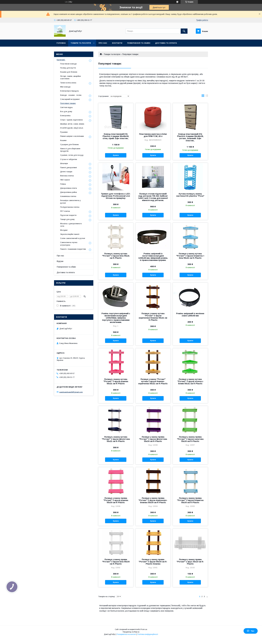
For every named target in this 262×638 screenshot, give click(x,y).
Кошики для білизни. (69, 72)
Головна (61, 43)
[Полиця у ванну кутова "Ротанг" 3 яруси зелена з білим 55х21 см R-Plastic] (190, 362)
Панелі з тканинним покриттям (73, 249)
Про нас (103, 43)
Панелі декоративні (68, 167)
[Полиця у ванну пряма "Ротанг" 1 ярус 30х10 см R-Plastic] (190, 542)
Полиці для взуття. (68, 68)
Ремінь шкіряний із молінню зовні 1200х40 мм (190, 314)
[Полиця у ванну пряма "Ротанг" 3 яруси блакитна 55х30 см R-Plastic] (190, 481)
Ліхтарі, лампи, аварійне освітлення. (70, 77)
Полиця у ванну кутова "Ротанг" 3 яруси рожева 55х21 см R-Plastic (115, 381)
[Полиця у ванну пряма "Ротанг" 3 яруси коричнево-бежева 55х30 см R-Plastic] (153, 481)
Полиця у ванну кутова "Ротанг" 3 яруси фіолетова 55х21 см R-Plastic (116, 439)
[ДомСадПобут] (60, 36)
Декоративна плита (68, 188)
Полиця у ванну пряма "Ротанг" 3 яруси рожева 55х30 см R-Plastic (115, 500)
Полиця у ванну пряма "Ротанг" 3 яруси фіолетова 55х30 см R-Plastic (153, 439)
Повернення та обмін (138, 43)
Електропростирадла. (69, 91)
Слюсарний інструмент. (70, 99)
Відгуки (60, 261)
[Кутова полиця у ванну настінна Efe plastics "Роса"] (190, 176)
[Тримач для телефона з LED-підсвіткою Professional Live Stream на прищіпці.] (115, 176)
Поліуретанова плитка (69, 207)
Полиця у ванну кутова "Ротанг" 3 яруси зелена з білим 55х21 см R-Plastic (190, 381)
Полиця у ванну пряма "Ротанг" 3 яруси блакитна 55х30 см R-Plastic (190, 500)
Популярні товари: (68, 103)
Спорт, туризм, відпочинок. (71, 120)
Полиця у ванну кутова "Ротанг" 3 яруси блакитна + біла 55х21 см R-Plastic (190, 256)
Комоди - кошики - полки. (71, 95)
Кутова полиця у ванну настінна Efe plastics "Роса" (190, 195)
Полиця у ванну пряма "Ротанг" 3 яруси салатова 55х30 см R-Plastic (190, 439)
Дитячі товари (66, 172)
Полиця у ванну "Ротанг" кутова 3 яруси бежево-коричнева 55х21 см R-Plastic (153, 381)
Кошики (63, 140)
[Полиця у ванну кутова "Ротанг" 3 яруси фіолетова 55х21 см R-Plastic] (115, 419)
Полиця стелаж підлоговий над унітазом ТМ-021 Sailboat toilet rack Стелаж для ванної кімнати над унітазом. (153, 197)
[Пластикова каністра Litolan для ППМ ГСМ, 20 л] (153, 116)
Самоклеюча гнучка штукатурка (68, 243)
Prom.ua (144, 629)
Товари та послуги (81, 43)
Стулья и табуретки (68, 159)
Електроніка (65, 116)
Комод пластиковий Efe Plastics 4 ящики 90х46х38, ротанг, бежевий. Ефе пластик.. (190, 137)
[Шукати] (184, 31)
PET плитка (65, 211)
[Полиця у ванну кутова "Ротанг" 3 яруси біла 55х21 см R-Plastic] (115, 236)
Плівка (63, 184)
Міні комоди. (65, 87)
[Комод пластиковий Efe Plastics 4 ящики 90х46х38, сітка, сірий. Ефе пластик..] (115, 116)
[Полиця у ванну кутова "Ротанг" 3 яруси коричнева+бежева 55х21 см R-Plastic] (153, 296)
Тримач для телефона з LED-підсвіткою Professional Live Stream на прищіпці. (116, 196)
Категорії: (61, 60)
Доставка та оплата (166, 43)
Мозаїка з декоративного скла (71, 225)
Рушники (64, 132)
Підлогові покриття (68, 215)
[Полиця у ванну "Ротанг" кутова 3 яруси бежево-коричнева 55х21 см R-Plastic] (153, 362)
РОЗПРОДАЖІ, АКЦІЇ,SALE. (72, 128)
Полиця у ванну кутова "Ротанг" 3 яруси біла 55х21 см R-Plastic (115, 256)
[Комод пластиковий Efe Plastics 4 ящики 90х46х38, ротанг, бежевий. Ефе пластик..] (190, 116)
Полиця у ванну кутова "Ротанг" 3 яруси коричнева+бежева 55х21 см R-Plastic (153, 316)
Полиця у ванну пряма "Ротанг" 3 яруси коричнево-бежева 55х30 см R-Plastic (153, 500)
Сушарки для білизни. (69, 144)
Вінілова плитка (67, 176)
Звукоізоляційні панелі (69, 234)
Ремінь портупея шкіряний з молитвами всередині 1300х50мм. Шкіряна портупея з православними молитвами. (116, 317)
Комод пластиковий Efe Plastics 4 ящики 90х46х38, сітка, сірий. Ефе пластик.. (116, 136)
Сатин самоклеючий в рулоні (72, 238)
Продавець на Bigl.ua (131, 632)
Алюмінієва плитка (68, 196)
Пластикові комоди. (68, 64)
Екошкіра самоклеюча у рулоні (70, 201)
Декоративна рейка (68, 192)
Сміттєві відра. (66, 107)
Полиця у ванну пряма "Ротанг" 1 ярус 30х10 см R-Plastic (190, 561)
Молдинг (64, 230)
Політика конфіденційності (147, 634)
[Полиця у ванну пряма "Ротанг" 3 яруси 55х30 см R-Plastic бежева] (153, 542)
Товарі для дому (67, 219)
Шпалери (64, 163)
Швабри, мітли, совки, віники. (72, 124)
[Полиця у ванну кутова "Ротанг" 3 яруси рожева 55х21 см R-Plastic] (115, 362)
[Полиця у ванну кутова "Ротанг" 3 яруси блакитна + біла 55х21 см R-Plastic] (190, 236)
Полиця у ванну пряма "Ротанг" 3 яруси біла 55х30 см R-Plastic (115, 561)
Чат (252, 631)
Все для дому (66, 111)
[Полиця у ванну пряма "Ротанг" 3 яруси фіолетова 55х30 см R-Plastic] (153, 419)
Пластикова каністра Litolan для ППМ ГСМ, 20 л (153, 135)
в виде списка (207, 96)
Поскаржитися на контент (126, 634)
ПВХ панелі (65, 180)
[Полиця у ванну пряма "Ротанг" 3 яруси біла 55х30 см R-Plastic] (115, 542)
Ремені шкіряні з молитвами (72, 136)
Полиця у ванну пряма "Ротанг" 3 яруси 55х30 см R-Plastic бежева (153, 561)
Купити (116, 155)
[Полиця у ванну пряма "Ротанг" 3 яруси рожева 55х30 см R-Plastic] (115, 481)
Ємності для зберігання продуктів (70, 150)
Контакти (117, 43)
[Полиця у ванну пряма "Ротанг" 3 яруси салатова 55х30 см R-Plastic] (190, 419)
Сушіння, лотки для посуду (72, 155)
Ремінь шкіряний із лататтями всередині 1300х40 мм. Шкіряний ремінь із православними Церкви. (153, 257)
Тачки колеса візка (68, 83)
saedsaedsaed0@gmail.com (71, 392)
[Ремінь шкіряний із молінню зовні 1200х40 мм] (190, 296)
